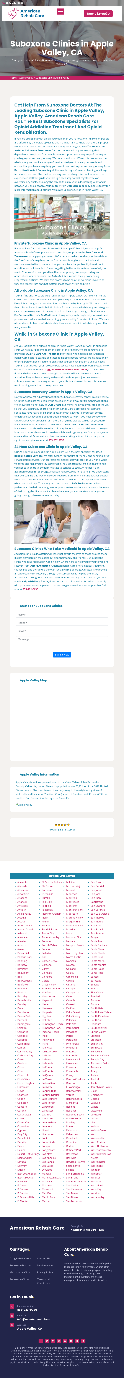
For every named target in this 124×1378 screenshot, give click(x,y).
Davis (20, 1146)
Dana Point (23, 1138)
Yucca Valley (97, 1197)
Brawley (21, 1004)
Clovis (20, 1091)
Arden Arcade (25, 925)
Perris (69, 1035)
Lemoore (47, 1126)
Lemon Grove (49, 1122)
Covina (21, 1118)
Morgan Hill (73, 921)
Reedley (70, 1122)
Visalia (94, 1118)
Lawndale (47, 1118)
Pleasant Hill (73, 1059)
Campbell (22, 1035)
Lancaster (47, 1110)
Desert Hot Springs (28, 1154)
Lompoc (46, 1146)
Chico (20, 1067)
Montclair (71, 898)
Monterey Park (74, 909)
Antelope (22, 905)
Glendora (47, 976)
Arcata (21, 921)
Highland (47, 1016)
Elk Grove (47, 886)
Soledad (95, 996)
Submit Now (62, 654)
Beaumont (23, 972)
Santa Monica (98, 965)
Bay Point (22, 968)
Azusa (20, 949)
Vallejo (94, 1106)
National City (73, 937)
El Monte (22, 1201)
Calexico (22, 1028)
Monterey (71, 905)
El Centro (22, 1189)
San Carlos (72, 1185)
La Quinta (47, 1075)
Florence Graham (51, 913)
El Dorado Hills (25, 1197)
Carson (21, 1047)
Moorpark (72, 913)
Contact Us (43, 1258)
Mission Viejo (73, 886)
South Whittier (99, 1028)
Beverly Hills (24, 1000)
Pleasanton (72, 1063)
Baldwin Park (24, 957)
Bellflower (23, 984)
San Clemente (74, 1189)
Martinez (47, 1185)
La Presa (47, 1067)
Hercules (47, 1008)
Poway (70, 1075)
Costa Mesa (24, 1114)
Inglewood (48, 1039)
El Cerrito (22, 1193)
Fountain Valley (50, 937)
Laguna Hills (49, 1091)
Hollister (47, 1020)
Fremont (47, 941)
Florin (45, 917)
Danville (21, 1142)
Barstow (22, 965)
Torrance (96, 1067)
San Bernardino (75, 1173)
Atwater (21, 941)
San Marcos (97, 917)
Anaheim (22, 902)
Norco (69, 949)
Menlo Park (48, 1197)
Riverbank (72, 1138)
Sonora (95, 1004)
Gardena (47, 965)
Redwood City (74, 1118)
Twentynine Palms (101, 1087)
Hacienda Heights (52, 988)
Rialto (69, 1126)
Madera (46, 1173)
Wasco (94, 1134)
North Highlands (75, 953)
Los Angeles (49, 1158)
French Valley (49, 945)
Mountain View (74, 925)
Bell (19, 976)
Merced (46, 1201)
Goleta (45, 980)
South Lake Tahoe (101, 1012)
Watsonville (97, 1138)
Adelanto (22, 882)
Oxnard (70, 1004)
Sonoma (95, 1000)
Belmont (22, 988)
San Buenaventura (76, 1181)
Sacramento (73, 1165)
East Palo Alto (25, 1177)
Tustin (94, 1083)
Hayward (47, 1000)
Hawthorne (48, 996)
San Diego (72, 1193)
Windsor (95, 1177)
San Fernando (74, 1201)
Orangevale (72, 992)
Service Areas (45, 1265)
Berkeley (22, 996)
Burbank (22, 1020)
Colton (21, 1098)
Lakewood (48, 1106)
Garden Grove (50, 961)
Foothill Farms (50, 929)
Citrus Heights (25, 1083)
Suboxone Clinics (19, 1279)
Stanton (95, 1035)
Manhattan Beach (52, 1177)
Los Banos (48, 1161)
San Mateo (97, 921)
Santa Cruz (97, 957)
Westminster (98, 1161)
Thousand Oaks (100, 1063)
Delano (21, 1150)
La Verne (47, 1079)
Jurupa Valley (49, 1051)
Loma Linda (48, 1142)
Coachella (22, 1095)
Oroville (70, 1000)
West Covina (98, 1142)
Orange (70, 988)
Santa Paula (97, 968)
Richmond (71, 1130)
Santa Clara (97, 949)
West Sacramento (101, 1150)
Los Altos (47, 1154)
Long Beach (48, 1150)
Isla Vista (47, 1047)
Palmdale (71, 1020)
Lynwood (47, 1169)
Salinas (70, 1169)
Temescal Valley (100, 1055)
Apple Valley (26, 77)
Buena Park (24, 1016)
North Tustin (73, 957)
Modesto (71, 890)
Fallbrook (47, 909)
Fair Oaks (47, 902)
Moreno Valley (74, 917)
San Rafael (97, 929)
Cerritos (22, 1063)
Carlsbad (22, 1039)
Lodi (44, 1138)
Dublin (21, 1169)
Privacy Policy (45, 1272)
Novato (70, 965)
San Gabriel (97, 886)
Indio (45, 1035)
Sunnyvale (96, 1047)
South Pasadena (100, 1016)
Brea (20, 1008)
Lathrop (46, 1114)
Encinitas (47, 890)
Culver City (23, 1122)
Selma (94, 988)
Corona (21, 1110)
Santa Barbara (99, 945)
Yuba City (96, 1189)
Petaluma (71, 1039)
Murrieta (71, 929)
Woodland (96, 1181)
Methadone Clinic (20, 1272)
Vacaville (95, 1102)
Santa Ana (96, 941)
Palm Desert (73, 1012)
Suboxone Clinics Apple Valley (52, 77)
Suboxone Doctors (21, 1265)
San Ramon (97, 933)
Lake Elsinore (49, 1098)
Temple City (97, 1059)
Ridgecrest (72, 1134)
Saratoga (96, 980)
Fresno (46, 949)
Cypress (21, 1130)
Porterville (72, 1071)
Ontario (70, 984)
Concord (22, 1106)
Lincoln (46, 1130)
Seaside (95, 984)
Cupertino (23, 1126)
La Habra (47, 1055)
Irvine (45, 1043)
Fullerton (47, 953)
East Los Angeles (27, 1173)
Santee (95, 976)
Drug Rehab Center (21, 1258)
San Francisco (98, 882)
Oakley (70, 972)
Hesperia (47, 1012)
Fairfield (46, 905)
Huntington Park (51, 1028)
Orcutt (69, 996)
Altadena (22, 898)
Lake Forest (48, 1102)
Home (13, 77)
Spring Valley (98, 1032)
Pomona (71, 1067)
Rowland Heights (75, 1161)
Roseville (71, 1158)
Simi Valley (97, 992)
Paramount (72, 1028)
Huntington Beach (52, 1024)
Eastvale (22, 1181)
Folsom (46, 921)
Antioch (21, 909)
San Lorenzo (98, 909)
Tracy (94, 1071)
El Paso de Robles (52, 882)
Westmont (97, 1165)
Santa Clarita (98, 953)
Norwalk (71, 961)
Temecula (96, 1051)
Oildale (70, 980)
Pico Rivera (72, 1043)
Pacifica (70, 1008)
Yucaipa (95, 1193)
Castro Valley (24, 1051)
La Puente (47, 1071)
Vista (93, 1122)
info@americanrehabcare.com (38, 1319)
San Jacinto (97, 890)
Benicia (21, 992)
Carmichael (23, 1043)
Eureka (46, 898)
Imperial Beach (50, 1032)
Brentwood (23, 1012)
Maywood (47, 1189)
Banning (22, 961)
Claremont (23, 1087)
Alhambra (22, 890)
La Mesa (46, 1059)
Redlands (71, 1110)
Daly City (22, 1134)
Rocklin (70, 1146)
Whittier (95, 1169)
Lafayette (47, 1087)
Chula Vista (23, 1079)
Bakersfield (23, 953)
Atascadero (23, 937)
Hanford (46, 992)
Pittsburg (71, 1047)
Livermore (48, 1134)
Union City (97, 1095)
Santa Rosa (97, 972)
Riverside (71, 1142)
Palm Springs (73, 1016)
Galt (44, 957)
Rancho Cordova (75, 1079)
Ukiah (94, 1091)
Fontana (46, 925)
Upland (95, 1098)
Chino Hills (23, 1075)
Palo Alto (71, 1024)
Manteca (47, 1181)
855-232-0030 (14, 3)
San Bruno (72, 1177)
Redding (70, 1106)
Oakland (71, 968)
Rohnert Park (74, 1150)
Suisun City (97, 1043)
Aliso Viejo (23, 894)
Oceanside (72, 976)
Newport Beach (75, 945)
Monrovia (71, 894)
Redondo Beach (75, 1114)
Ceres (20, 1059)
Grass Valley (49, 984)
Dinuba (21, 1161)
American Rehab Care (37, 1228)
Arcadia (21, 917)
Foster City (48, 933)
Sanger (95, 937)
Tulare (94, 1075)
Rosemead (72, 1154)
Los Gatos (47, 1165)
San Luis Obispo (100, 913)
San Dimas (72, 1197)
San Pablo (96, 925)
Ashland (21, 933)
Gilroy (45, 968)
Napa (69, 933)
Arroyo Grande (25, 929)
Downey (22, 1165)
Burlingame (24, 1024)
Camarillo (22, 1032)
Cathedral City (25, 1055)
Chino (20, 1071)
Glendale (47, 972)
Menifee (46, 1193)
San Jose (95, 894)
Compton (22, 1102)
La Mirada (47, 1063)
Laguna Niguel (50, 1095)
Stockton (96, 1039)
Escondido (47, 894)
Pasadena (71, 1032)
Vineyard (96, 1114)
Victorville (96, 1110)
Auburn (21, 945)
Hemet (45, 1004)
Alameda (22, 886)
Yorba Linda (97, 1185)
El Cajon (21, 1185)
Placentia (71, 1051)
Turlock (95, 1079)
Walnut (95, 1126)
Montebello (72, 902)
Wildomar (96, 1173)
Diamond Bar (24, 1158)
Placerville (72, 1055)
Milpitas (70, 882)
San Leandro (98, 905)
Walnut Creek (98, 1130)
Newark (70, 941)
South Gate (97, 1008)
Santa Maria (97, 961)
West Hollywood (100, 1146)
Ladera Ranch (49, 1083)
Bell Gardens (24, 980)
